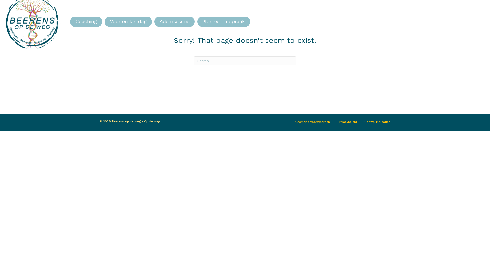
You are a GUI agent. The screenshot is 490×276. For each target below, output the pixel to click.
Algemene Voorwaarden (312, 122)
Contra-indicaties (377, 122)
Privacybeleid (347, 122)
